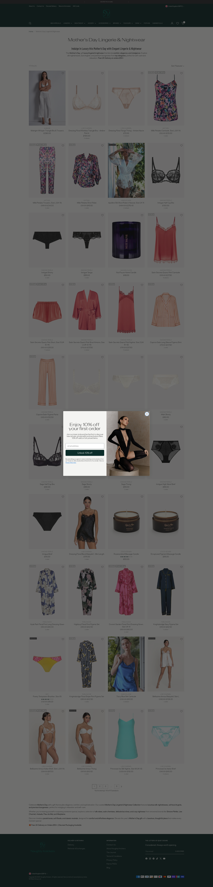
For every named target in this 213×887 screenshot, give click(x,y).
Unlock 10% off (84, 452)
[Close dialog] (147, 414)
